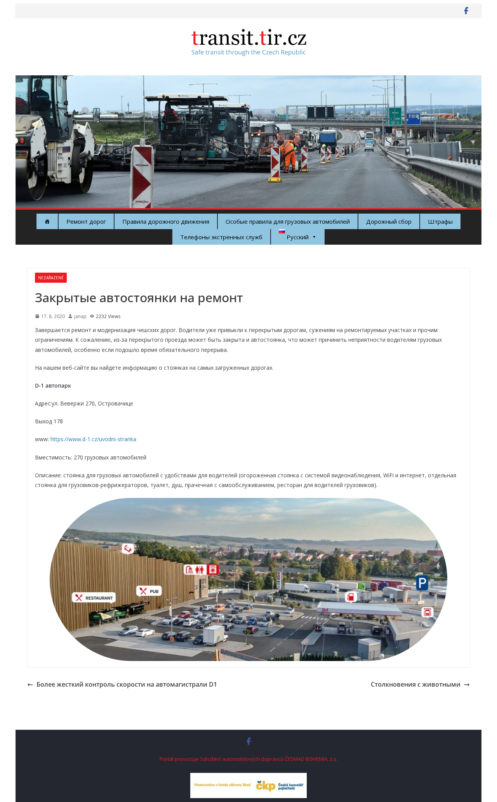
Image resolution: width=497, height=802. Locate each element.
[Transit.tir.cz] (248, 81)
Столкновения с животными (416, 684)
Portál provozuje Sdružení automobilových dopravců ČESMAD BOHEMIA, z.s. (248, 758)
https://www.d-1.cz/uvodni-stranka (93, 439)
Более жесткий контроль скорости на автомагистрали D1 (126, 684)
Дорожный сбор (389, 221)
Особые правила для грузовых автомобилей (288, 221)
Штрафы (440, 221)
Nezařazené (51, 277)
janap (80, 316)
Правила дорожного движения (165, 221)
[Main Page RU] (47, 221)
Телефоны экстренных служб (221, 237)
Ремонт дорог (86, 221)
